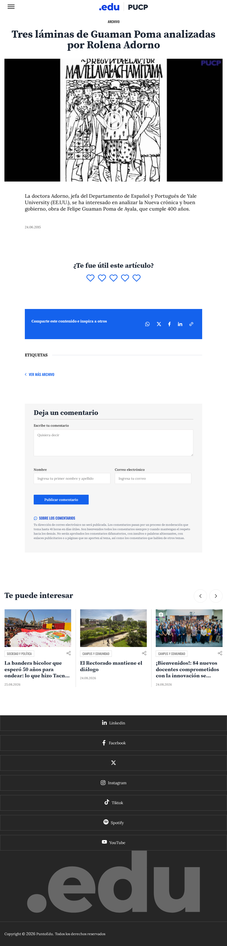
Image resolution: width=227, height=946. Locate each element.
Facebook (117, 742)
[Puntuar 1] (90, 278)
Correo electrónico (130, 469)
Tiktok (117, 802)
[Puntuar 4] (125, 278)
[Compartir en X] (159, 324)
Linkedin (117, 722)
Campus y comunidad (20, 653)
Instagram (117, 782)
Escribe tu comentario (51, 425)
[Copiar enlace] (191, 324)
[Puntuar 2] (102, 278)
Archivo (113, 21)
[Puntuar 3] (113, 278)
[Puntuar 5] (136, 278)
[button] (200, 596)
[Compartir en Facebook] (169, 324)
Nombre (40, 469)
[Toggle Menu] (11, 6)
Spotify (117, 822)
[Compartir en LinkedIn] (180, 324)
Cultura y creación (170, 653)
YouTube (117, 842)
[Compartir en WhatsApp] (147, 324)
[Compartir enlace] (68, 654)
